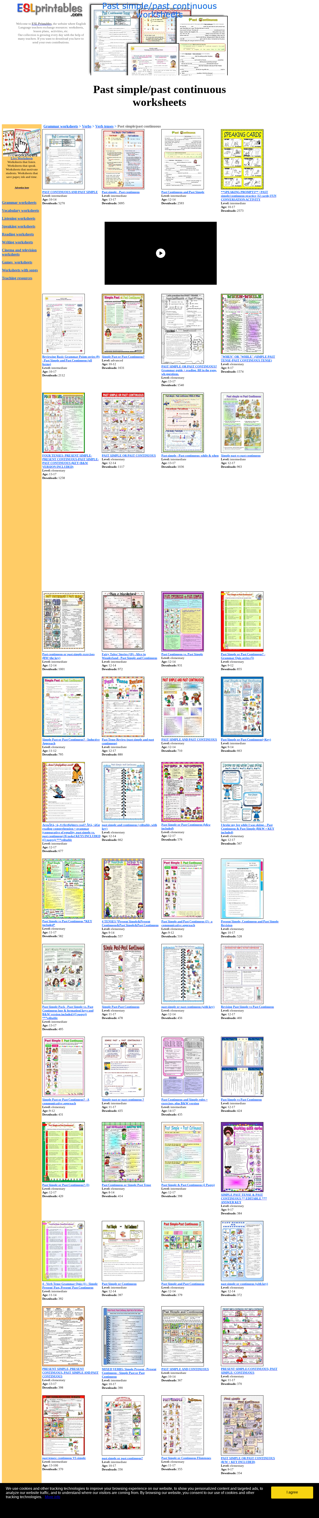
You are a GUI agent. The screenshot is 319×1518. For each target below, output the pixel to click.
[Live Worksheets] (21, 155)
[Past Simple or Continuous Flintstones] (182, 1454)
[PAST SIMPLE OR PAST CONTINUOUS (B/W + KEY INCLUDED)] (242, 1454)
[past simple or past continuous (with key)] (182, 1003)
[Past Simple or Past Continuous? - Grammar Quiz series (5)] (242, 650)
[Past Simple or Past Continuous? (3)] (63, 1181)
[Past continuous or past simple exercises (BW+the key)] (63, 650)
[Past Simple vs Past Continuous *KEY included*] (63, 917)
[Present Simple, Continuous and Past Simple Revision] (242, 917)
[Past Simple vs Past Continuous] (242, 1096)
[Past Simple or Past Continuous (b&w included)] (182, 821)
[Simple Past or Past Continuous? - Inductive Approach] (63, 736)
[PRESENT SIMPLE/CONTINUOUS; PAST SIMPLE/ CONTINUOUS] (242, 1365)
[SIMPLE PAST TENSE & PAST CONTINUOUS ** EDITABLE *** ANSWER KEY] (242, 1191)
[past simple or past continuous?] (123, 1454)
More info (52, 1497)
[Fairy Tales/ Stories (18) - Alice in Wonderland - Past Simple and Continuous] (123, 650)
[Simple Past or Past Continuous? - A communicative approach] (63, 1096)
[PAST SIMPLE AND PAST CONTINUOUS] (182, 736)
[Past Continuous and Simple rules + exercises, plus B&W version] (182, 1096)
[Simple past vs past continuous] (242, 452)
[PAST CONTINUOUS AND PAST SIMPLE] (63, 188)
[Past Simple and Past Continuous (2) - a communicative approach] (182, 917)
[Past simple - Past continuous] (123, 188)
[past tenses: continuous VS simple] (63, 1454)
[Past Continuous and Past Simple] (182, 188)
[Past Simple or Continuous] (123, 1280)
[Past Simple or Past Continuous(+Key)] (242, 736)
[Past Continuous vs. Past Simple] (182, 650)
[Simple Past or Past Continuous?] (123, 353)
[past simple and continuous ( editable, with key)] (123, 821)
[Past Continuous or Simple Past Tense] (123, 1181)
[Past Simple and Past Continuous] (182, 1280)
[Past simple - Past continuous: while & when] (182, 452)
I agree (292, 1492)
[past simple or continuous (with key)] (242, 1280)
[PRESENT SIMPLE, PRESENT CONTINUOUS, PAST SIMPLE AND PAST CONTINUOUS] (63, 1365)
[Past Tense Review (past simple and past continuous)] (123, 736)
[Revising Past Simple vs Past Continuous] (242, 1003)
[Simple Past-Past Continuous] (123, 1003)
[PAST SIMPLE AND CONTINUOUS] (182, 1365)
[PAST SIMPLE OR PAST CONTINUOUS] (123, 452)
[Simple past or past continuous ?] (123, 1096)
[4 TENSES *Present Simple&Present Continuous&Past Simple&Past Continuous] (123, 917)
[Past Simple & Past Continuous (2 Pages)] (182, 1181)
